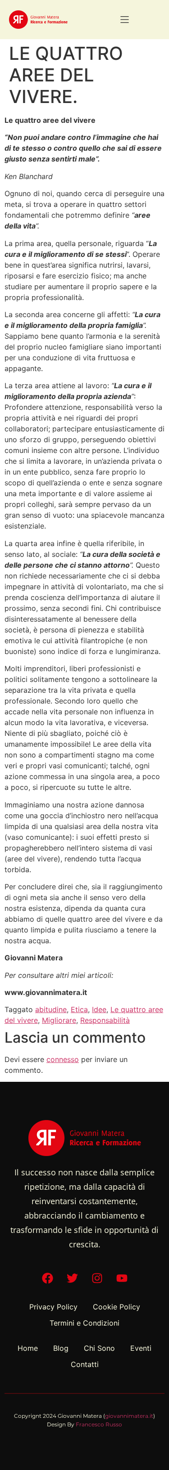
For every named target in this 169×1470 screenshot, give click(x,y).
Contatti (85, 1364)
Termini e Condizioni (84, 1322)
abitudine (51, 1009)
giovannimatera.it (129, 1415)
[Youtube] (121, 1278)
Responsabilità (105, 1020)
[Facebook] (47, 1278)
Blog (61, 1348)
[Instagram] (97, 1278)
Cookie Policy (116, 1306)
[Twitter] (72, 1278)
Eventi (140, 1348)
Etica (79, 1009)
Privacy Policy (53, 1306)
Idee (99, 1009)
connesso (62, 1059)
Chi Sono (99, 1348)
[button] (124, 19)
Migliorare (59, 1020)
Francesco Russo (99, 1424)
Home (28, 1348)
